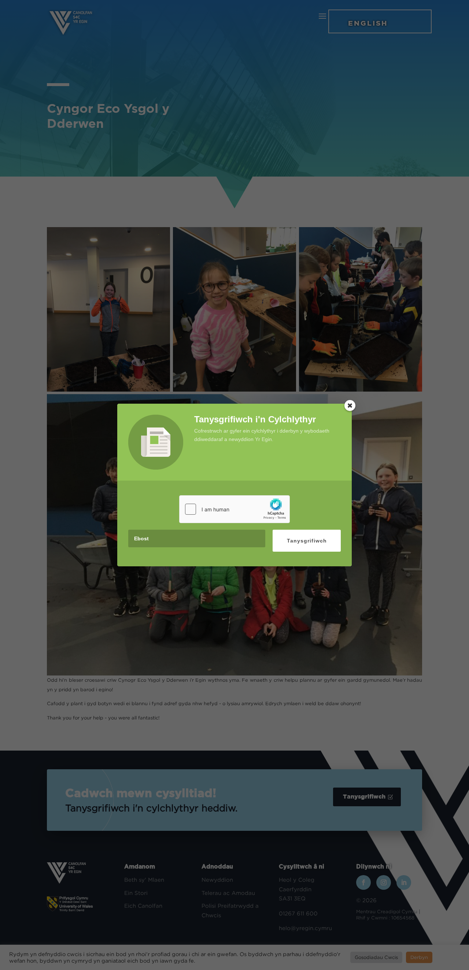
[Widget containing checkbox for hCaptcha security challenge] (234, 509)
